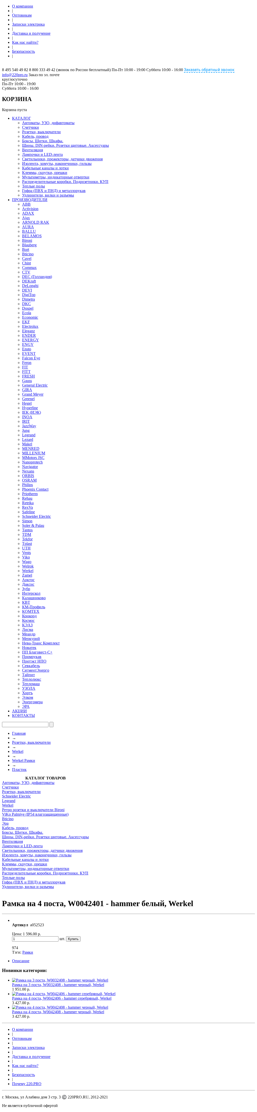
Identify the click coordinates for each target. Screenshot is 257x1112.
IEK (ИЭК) (31, 412)
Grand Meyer (32, 394)
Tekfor (27, 539)
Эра (5, 823)
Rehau (27, 498)
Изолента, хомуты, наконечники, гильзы (57, 163)
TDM (26, 534)
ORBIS (28, 476)
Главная (19, 733)
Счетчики (30, 127)
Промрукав (31, 657)
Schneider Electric (36, 516)
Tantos (27, 530)
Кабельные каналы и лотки (45, 168)
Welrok (28, 566)
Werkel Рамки (23, 760)
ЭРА (26, 706)
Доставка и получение (31, 33)
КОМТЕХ (30, 611)
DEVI (27, 290)
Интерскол (31, 593)
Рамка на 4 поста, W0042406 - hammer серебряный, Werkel (61, 998)
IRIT (26, 421)
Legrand (28, 435)
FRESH (28, 376)
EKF (26, 322)
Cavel (26, 258)
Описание (20, 961)
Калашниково (34, 598)
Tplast (27, 543)
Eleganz (28, 331)
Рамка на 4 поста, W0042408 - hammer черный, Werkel (58, 1012)
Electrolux (30, 326)
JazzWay (29, 426)
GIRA (27, 390)
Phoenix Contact (35, 489)
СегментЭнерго (35, 670)
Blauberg (29, 245)
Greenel (28, 399)
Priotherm (30, 494)
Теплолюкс (31, 679)
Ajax (26, 218)
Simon (27, 521)
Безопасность (23, 51)
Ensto (26, 349)
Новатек (29, 647)
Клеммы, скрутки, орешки (44, 172)
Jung (26, 430)
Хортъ (27, 693)
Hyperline (30, 408)
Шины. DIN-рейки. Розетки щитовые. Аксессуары (65, 145)
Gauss (27, 381)
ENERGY (30, 340)
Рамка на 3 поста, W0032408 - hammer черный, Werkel (58, 985)
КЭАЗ (27, 625)
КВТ (26, 602)
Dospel (27, 308)
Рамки (27, 952)
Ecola (26, 313)
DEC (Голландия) (37, 276)
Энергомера (32, 702)
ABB (26, 204)
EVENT (29, 353)
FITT (26, 371)
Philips (27, 485)
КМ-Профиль (33, 607)
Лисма (27, 629)
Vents (26, 552)
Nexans (28, 471)
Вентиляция (32, 150)
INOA (27, 417)
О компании (22, 6)
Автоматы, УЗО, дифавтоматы (48, 123)
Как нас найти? (25, 42)
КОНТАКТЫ (23, 715)
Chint (26, 263)
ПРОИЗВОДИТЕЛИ (29, 200)
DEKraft (29, 281)
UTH (26, 548)
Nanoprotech (32, 462)
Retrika (28, 503)
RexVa (27, 507)
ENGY (28, 344)
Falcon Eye (31, 358)
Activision (30, 209)
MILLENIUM (33, 453)
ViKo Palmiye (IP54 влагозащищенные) (35, 814)
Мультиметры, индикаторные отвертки (55, 177)
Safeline (28, 512)
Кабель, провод (35, 136)
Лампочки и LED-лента (42, 154)
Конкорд (29, 616)
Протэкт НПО (34, 661)
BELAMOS (32, 236)
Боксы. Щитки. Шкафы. (42, 141)
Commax (29, 267)
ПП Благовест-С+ (37, 652)
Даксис (28, 584)
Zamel (27, 575)
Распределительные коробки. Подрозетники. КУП (65, 181)
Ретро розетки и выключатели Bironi (33, 810)
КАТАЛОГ (21, 118)
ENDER (29, 335)
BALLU (29, 231)
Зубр (26, 589)
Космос (28, 620)
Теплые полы (33, 186)
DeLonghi (30, 286)
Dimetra (28, 299)
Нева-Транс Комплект (41, 643)
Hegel (27, 403)
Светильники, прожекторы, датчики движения (62, 159)
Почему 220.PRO (26, 1084)
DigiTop (28, 295)
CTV (26, 272)
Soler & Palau (33, 525)
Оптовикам (22, 15)
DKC (26, 304)
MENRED (30, 448)
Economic (30, 317)
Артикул (20, 925)
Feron (26, 362)
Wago (26, 562)
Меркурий (31, 638)
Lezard (27, 439)
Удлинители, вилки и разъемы (48, 195)
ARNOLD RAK (35, 222)
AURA (28, 227)
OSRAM (29, 480)
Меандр (28, 634)
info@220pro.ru (15, 75)
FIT (25, 367)
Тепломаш (31, 684)
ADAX (28, 213)
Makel (27, 444)
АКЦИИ (19, 711)
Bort (25, 249)
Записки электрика (28, 24)
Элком (27, 697)
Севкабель (31, 666)
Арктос (28, 580)
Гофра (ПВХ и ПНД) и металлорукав (54, 191)
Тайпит (28, 675)
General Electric (35, 385)
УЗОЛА (28, 688)
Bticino (28, 254)
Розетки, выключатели (41, 132)
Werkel (27, 571)
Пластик (19, 769)
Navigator (30, 467)
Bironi (27, 240)
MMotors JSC (33, 457)
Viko (26, 557)
